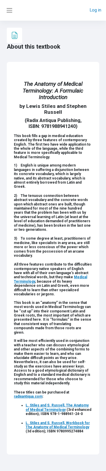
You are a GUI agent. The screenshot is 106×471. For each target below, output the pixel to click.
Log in (95, 10)
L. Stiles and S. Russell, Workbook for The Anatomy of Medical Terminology (58, 425)
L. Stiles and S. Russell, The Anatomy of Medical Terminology (57, 407)
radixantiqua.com (28, 396)
